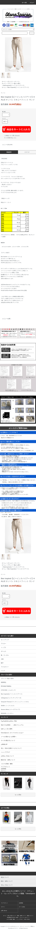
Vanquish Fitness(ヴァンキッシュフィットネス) (15, 701)
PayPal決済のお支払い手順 (9, 721)
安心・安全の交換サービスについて (11, 748)
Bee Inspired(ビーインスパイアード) (18, 87)
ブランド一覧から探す (14, 83)
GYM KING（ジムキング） (8, 690)
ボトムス (10, 81)
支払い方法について (11, 915)
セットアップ (5, 639)
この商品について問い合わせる (12, 135)
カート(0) (24, 2)
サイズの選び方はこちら (10, 137)
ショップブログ (5, 752)
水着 (2, 659)
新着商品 (3, 682)
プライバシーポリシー (24, 917)
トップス (3, 647)
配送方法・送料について (8, 760)
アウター (3, 643)
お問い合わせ (4, 910)
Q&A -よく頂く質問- (7, 729)
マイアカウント (5, 766)
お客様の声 (4, 744)
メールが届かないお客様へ (8, 736)
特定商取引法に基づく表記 (12, 917)
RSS (25, 919)
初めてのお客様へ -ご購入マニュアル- (12, 725)
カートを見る (22, 906)
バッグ (3, 670)
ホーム (4, 81)
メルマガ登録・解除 (7, 763)
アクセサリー (5, 667)
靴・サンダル (5, 655)
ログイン (3, 770)
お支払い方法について (7, 756)
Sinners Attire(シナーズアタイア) (10, 709)
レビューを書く (6, 318)
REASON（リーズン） (7, 713)
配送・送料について (21, 915)
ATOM (28, 919)
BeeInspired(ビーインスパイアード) (13, 85)
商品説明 (9, 152)
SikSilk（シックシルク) (7, 705)
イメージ (27, 152)
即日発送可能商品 (6, 686)
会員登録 (3, 768)
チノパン (17, 81)
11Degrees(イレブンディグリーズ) (11, 698)
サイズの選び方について (8, 740)
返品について (30, 915)
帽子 (2, 663)
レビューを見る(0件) (7, 144)
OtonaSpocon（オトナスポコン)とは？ (12, 732)
